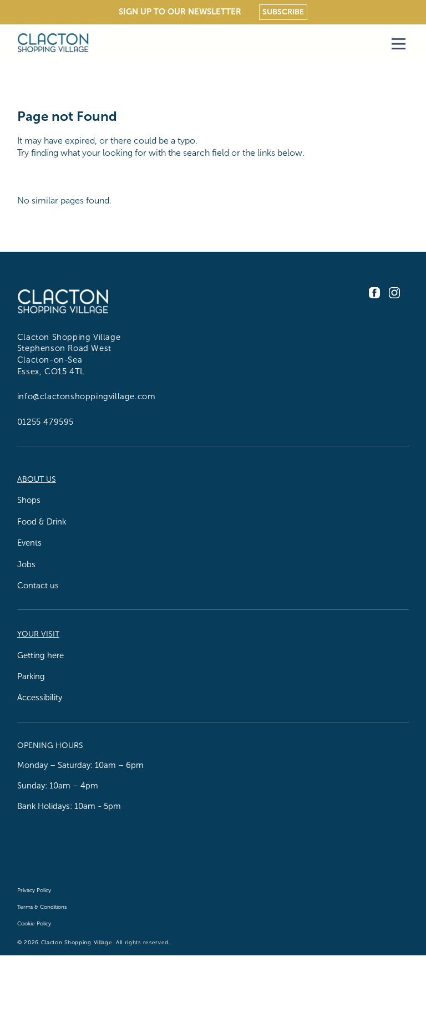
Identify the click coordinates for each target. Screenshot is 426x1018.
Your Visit (38, 634)
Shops (28, 500)
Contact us (38, 585)
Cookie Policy (34, 923)
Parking (31, 676)
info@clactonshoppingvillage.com (86, 396)
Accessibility (39, 697)
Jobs (26, 564)
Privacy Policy (34, 890)
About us (36, 479)
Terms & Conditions (42, 907)
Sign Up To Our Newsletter (180, 11)
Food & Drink (41, 521)
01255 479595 (45, 422)
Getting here (40, 655)
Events (29, 542)
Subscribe (283, 11)
